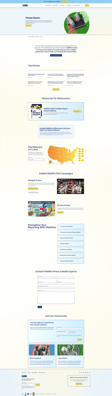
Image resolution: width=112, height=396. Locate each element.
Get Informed (55, 5)
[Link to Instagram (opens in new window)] (80, 372)
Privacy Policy (34, 372)
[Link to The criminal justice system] (71, 261)
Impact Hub (37, 36)
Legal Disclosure (49, 393)
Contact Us (28, 25)
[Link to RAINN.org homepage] (25, 5)
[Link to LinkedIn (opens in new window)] (85, 372)
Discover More (56, 89)
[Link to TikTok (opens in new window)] (83, 372)
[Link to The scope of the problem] (71, 226)
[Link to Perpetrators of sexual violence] (71, 255)
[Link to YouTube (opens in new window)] (89, 372)
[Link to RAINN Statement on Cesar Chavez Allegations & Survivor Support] (36, 83)
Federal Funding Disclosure (40, 393)
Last (57, 280)
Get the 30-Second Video (33, 192)
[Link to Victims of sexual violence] (71, 238)
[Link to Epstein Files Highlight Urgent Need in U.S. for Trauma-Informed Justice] (75, 83)
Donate (87, 5)
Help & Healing (47, 5)
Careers (29, 372)
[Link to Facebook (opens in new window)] (81, 372)
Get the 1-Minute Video (33, 188)
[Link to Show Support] (42, 356)
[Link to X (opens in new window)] (87, 372)
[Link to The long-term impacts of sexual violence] (71, 232)
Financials (54, 393)
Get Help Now (64, 1)
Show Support (62, 5)
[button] (83, 5)
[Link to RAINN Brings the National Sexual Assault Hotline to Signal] (36, 76)
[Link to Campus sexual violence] (71, 249)
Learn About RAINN (76, 5)
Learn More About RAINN (55, 55)
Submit (39, 307)
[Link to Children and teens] (71, 243)
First (38, 280)
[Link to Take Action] (70, 356)
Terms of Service (42, 372)
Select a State (30, 157)
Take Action (69, 5)
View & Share (60, 212)
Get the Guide (77, 111)
